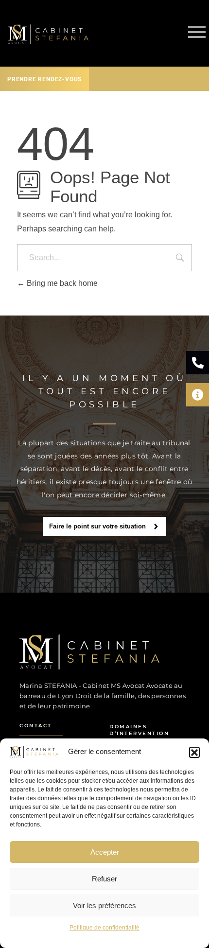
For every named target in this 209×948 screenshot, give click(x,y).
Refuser (104, 879)
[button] (194, 752)
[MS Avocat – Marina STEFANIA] (94, 651)
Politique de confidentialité (104, 927)
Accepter (104, 852)
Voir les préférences (104, 905)
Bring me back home (61, 283)
